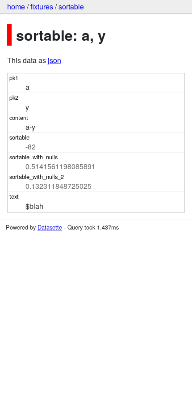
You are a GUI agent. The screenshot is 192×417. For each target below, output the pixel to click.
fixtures (41, 6)
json (54, 60)
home (16, 6)
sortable (71, 6)
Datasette (50, 227)
